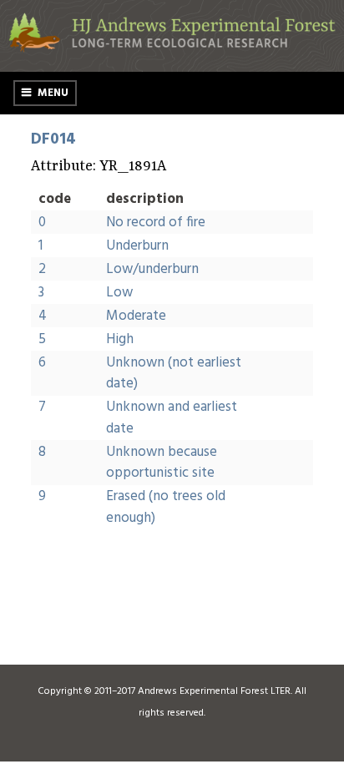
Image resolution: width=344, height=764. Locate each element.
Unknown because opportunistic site (161, 463)
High (120, 339)
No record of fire (155, 222)
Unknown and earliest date (171, 418)
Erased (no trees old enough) (165, 507)
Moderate (136, 316)
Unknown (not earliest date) (173, 374)
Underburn (137, 246)
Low (119, 292)
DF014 (53, 139)
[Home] (172, 49)
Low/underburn (152, 269)
